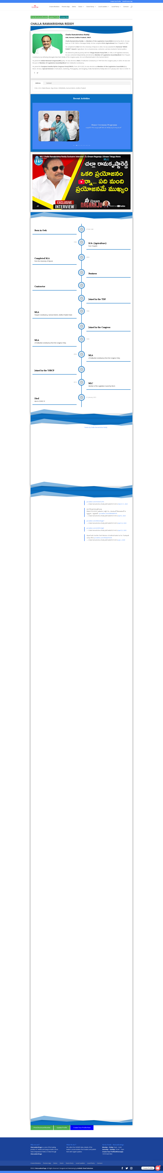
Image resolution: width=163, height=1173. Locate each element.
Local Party (115, 6)
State (80, 6)
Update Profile (54, 17)
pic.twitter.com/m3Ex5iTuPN (95, 502)
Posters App (66, 6)
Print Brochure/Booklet (39, 17)
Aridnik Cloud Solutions (85, 1168)
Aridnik (40, 1149)
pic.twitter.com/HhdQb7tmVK (103, 538)
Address (38, 83)
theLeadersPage (40, 1168)
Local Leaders (102, 6)
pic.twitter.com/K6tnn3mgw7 (95, 521)
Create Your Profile (115, 1)
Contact (126, 6)
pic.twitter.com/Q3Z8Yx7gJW (95, 528)
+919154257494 (107, 1154)
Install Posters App (127, 1)
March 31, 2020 (123, 504)
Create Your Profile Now (81, 1128)
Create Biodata (54, 6)
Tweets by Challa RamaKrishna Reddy (95, 427)
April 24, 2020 (122, 523)
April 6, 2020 (122, 516)
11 (89, 145)
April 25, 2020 (122, 530)
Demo (74, 6)
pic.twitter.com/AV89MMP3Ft (108, 513)
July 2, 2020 (121, 540)
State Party (90, 6)
